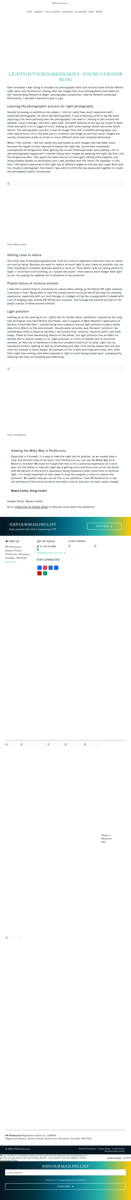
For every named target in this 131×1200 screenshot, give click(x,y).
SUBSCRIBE (102, 526)
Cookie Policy (119, 1148)
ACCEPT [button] (127, 1158)
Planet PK (81, 12)
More (99, 12)
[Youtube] (39, 573)
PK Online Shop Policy (115, 1151)
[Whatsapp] (45, 573)
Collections (52, 12)
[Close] (7, 1192)
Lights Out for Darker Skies (31, 506)
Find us (9, 561)
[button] (104, 12)
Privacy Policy (104, 1148)
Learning (67, 12)
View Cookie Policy (9, 1160)
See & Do (38, 12)
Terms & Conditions (87, 1148)
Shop (91, 12)
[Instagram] (45, 568)
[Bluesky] (50, 568)
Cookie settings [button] (114, 1158)
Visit (29, 12)
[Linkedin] (56, 568)
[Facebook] (39, 568)
